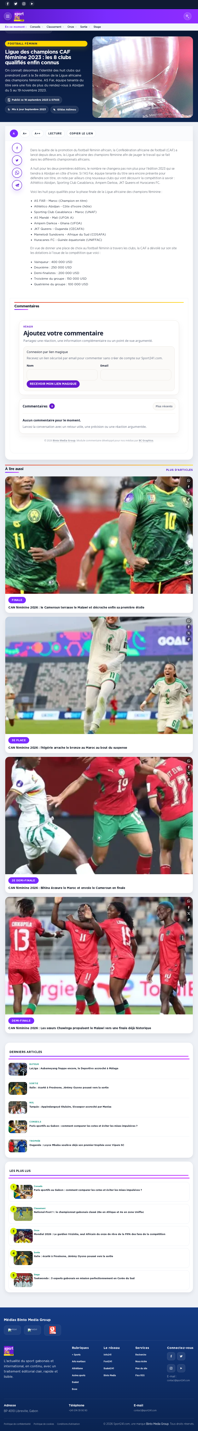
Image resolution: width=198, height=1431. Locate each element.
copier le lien (81, 133)
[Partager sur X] (17, 160)
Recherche (140, 1355)
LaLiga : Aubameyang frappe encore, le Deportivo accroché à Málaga (73, 1068)
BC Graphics (146, 440)
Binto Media (110, 1375)
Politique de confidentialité (17, 1424)
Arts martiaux (78, 1361)
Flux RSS (140, 1375)
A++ (38, 133)
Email (104, 365)
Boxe (74, 1389)
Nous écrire (141, 1361)
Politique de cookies (44, 1424)
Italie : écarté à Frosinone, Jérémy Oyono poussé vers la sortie (69, 1087)
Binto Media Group (64, 440)
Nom (30, 365)
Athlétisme (77, 1368)
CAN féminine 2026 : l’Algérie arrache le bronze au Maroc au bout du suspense (67, 747)
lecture (55, 133)
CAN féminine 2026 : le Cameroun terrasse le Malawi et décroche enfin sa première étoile (76, 607)
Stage (97, 26)
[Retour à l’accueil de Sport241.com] (19, 16)
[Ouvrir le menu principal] (8, 16)
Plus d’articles (179, 469)
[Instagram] (23, 3)
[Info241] (12, 1330)
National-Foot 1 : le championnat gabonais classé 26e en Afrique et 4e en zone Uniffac (89, 1212)
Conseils (35, 26)
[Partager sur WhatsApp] (17, 173)
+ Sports (76, 1355)
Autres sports (78, 1375)
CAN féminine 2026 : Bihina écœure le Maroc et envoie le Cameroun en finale (66, 888)
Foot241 (108, 1361)
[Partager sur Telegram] (17, 185)
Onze (70, 26)
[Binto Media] (52, 1330)
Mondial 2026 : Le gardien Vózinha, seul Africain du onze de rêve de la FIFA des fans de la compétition (99, 1234)
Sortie (83, 26)
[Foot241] (32, 1330)
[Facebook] (7, 3)
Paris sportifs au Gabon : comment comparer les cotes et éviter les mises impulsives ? (83, 1125)
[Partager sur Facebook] (17, 148)
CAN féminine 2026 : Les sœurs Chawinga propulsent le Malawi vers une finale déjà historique (79, 1028)
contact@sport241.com (178, 1380)
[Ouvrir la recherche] (187, 16)
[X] (15, 3)
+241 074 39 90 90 (78, 1410)
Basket (75, 1382)
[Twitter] (181, 1356)
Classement (54, 26)
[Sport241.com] (9, 1351)
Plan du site (141, 1368)
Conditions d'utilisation (68, 1424)
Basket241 (109, 1368)
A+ (25, 133)
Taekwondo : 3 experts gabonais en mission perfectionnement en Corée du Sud (84, 1278)
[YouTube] (31, 3)
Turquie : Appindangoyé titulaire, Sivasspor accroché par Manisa (70, 1106)
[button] (188, 480)
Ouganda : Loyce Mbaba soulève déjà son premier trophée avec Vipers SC (76, 1145)
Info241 (107, 1355)
